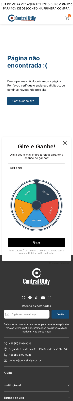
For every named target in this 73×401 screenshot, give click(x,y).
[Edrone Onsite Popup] (36, 200)
